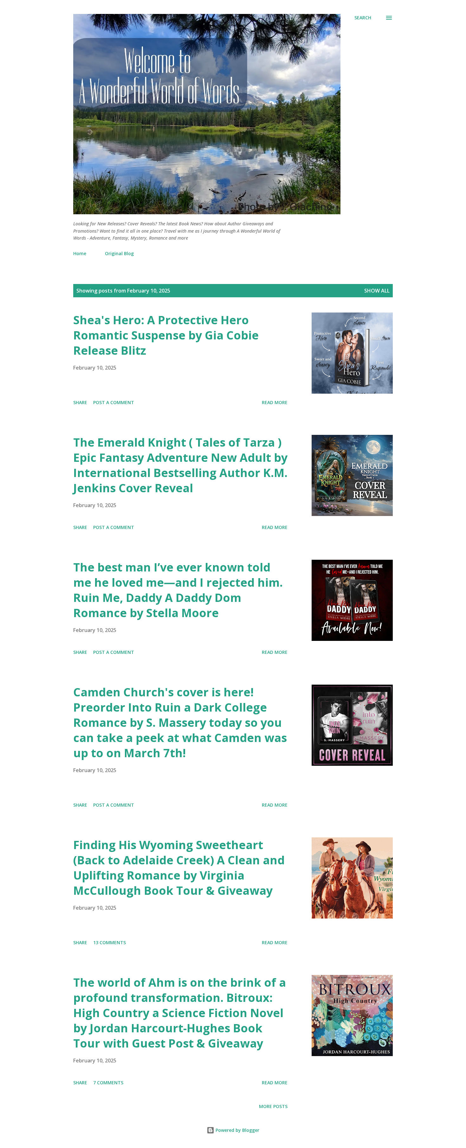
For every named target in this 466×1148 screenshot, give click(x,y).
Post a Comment (113, 402)
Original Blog (119, 253)
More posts (273, 1106)
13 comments (109, 942)
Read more (275, 402)
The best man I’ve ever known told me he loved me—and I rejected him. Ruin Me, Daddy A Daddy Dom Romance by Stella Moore (178, 590)
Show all (377, 290)
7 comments (108, 1083)
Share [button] (80, 402)
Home (79, 253)
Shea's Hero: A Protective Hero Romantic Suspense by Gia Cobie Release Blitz (166, 335)
